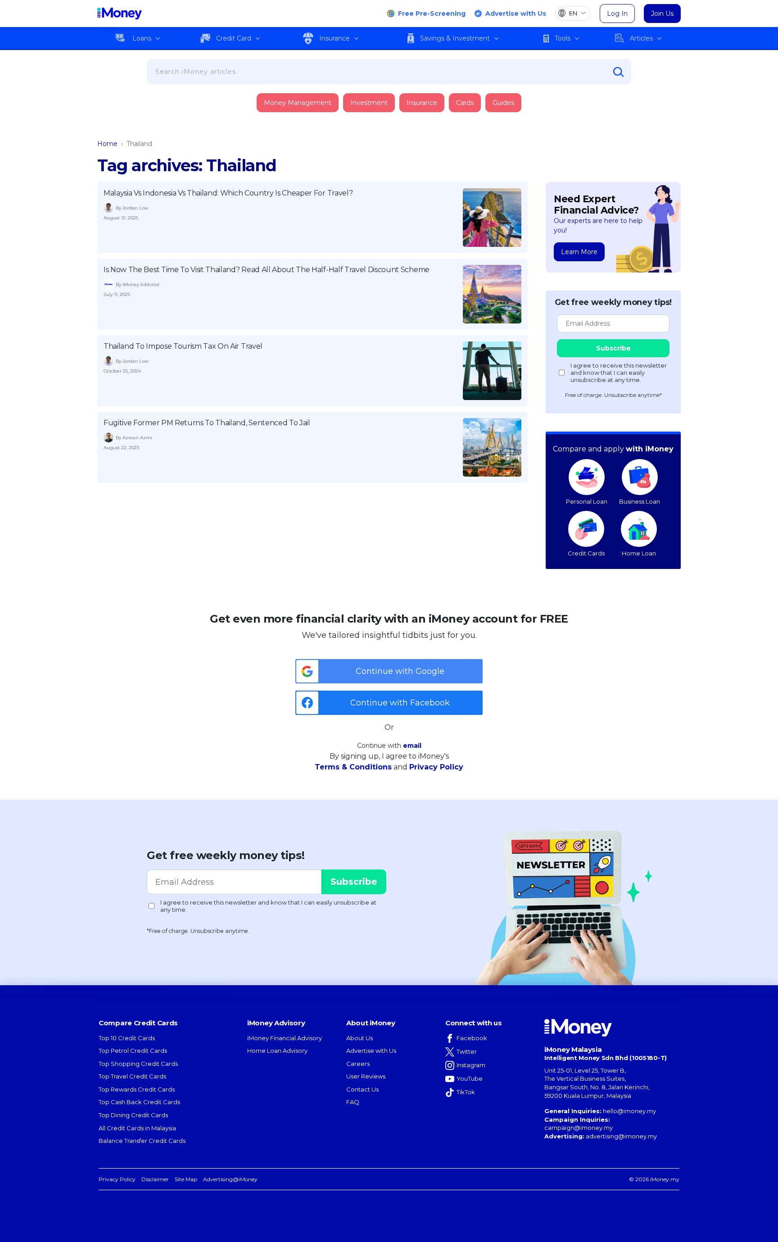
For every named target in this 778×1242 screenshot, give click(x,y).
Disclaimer (155, 1179)
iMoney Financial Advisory (284, 1038)
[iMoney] (119, 13)
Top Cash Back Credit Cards (139, 1102)
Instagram (471, 1065)
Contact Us (362, 1089)
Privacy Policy (436, 767)
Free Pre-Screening (432, 13)
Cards (465, 103)
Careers (358, 1063)
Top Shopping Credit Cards (138, 1063)
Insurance (334, 38)
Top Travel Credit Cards (132, 1076)
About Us (359, 1038)
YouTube (470, 1078)
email (412, 746)
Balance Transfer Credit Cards (142, 1140)
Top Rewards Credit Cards (137, 1089)
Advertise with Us (515, 13)
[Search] (618, 72)
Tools (562, 38)
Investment (369, 103)
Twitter (467, 1051)
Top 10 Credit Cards (127, 1038)
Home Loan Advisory (277, 1050)
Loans (141, 38)
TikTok (466, 1092)
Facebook (472, 1038)
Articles (641, 38)
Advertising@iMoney (230, 1179)
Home (107, 144)
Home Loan (639, 553)
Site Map (186, 1179)
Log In (617, 13)
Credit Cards (586, 553)
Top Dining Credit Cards (133, 1115)
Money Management (297, 103)
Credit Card (233, 38)
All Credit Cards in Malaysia (137, 1128)
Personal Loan (586, 501)
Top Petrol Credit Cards (133, 1050)
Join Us (662, 13)
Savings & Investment (455, 38)
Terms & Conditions (353, 767)
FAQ (352, 1102)
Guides (503, 103)
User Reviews (365, 1076)
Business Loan (639, 501)
